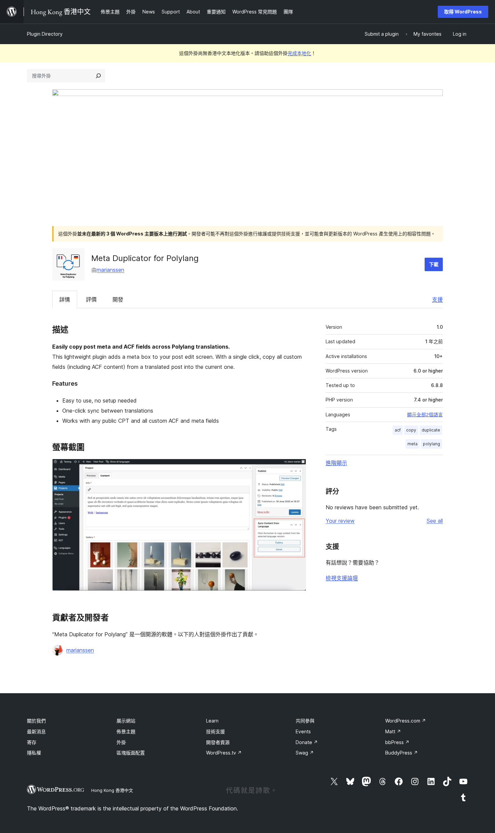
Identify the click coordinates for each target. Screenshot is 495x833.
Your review (340, 520)
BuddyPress (401, 753)
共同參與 (305, 721)
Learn (212, 721)
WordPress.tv (224, 753)
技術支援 (215, 731)
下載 (433, 264)
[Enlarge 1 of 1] (297, 467)
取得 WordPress (463, 11)
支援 (437, 299)
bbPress (397, 742)
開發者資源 (218, 742)
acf (398, 429)
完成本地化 (299, 53)
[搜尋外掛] (98, 76)
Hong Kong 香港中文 (112, 790)
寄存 (31, 742)
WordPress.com (405, 721)
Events (303, 731)
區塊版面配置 (131, 753)
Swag (305, 753)
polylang (431, 443)
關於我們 (36, 721)
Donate (307, 742)
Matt (393, 731)
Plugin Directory (45, 34)
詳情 (64, 299)
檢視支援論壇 (342, 578)
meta (412, 443)
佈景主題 (126, 731)
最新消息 (36, 731)
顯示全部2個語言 (425, 414)
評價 (91, 299)
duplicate (431, 429)
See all (435, 520)
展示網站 (126, 721)
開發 (117, 299)
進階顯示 (336, 462)
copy (411, 429)
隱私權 (34, 753)
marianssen (110, 269)
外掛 (121, 742)
